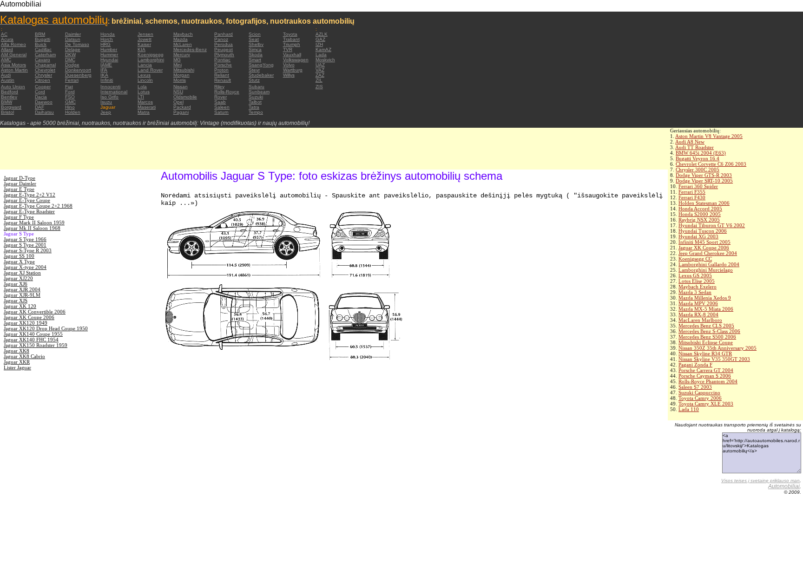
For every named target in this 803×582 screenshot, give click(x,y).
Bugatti (42, 39)
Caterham (45, 54)
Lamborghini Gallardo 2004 (708, 264)
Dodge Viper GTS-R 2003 (704, 175)
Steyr (254, 69)
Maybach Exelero (697, 286)
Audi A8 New (689, 141)
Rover (220, 96)
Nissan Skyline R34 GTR (705, 353)
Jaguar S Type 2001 (25, 245)
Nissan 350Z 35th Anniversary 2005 (717, 348)
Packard (182, 107)
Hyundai (109, 59)
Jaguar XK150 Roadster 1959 (35, 345)
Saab (220, 102)
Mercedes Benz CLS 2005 (706, 325)
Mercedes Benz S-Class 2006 (709, 331)
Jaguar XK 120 (20, 306)
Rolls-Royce (226, 91)
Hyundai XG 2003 (698, 236)
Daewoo (44, 102)
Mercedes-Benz (190, 49)
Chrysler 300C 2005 (697, 169)
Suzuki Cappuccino (699, 392)
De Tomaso (77, 44)
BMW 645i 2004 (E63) (701, 153)
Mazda (180, 39)
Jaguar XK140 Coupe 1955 (33, 334)
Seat (254, 39)
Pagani (181, 112)
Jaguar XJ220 (18, 278)
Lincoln (145, 80)
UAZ (320, 64)
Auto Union (13, 86)
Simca (255, 49)
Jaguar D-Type (19, 178)
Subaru (256, 86)
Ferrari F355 (691, 192)
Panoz (221, 39)
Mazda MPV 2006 (698, 303)
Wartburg (293, 69)
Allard (7, 49)
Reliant (221, 75)
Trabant (291, 39)
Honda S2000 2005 (699, 214)
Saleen (222, 107)
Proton (221, 69)
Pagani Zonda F (695, 364)
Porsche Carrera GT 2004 (705, 370)
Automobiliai (784, 486)
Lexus (144, 75)
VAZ (320, 69)
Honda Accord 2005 (700, 208)
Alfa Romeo (13, 44)
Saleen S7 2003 (695, 387)
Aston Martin (14, 69)
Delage (72, 49)
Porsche (223, 64)
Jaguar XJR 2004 (22, 289)
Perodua (223, 44)
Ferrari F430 (691, 197)
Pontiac (222, 59)
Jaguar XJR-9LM (22, 295)
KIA (141, 49)
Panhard (223, 34)
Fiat (69, 86)
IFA (103, 69)
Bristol (7, 112)
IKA (104, 75)
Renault (222, 80)
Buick (40, 44)
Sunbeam (259, 91)
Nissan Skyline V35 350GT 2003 (714, 359)
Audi (6, 75)
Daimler (73, 34)
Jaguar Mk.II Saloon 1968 (32, 228)
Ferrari (72, 80)
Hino (70, 107)
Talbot (255, 102)
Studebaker (261, 75)
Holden (72, 112)
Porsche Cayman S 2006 (704, 376)
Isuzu (106, 102)
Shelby (256, 44)
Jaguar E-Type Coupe (27, 200)
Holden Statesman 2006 (704, 203)
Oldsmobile (185, 96)
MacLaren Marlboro (700, 320)
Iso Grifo (109, 96)
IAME (106, 64)
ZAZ (320, 75)
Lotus (144, 91)
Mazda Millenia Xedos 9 (704, 298)
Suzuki (256, 96)
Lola (142, 86)
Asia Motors (13, 64)
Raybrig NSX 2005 (699, 219)
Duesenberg (78, 75)
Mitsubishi (183, 69)
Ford (70, 91)
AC (4, 34)
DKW (70, 54)
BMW (6, 102)
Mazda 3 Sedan (694, 292)
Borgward (11, 107)
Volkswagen (296, 59)
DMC (70, 59)
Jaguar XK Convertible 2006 (35, 311)
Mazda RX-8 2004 (698, 314)
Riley (219, 86)
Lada (321, 54)
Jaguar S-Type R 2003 (28, 250)
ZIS (319, 86)
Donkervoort (78, 69)
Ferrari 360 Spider (698, 186)
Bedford (9, 91)
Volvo (289, 64)
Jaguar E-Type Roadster (29, 211)
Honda (107, 34)
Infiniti (106, 80)
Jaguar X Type (19, 261)
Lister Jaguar (17, 367)
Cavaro (42, 59)
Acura (7, 39)
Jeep (105, 112)
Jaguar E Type (19, 189)
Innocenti (110, 86)
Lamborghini (151, 59)
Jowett (144, 39)
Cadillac (43, 49)
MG (177, 59)
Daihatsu (44, 112)
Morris (179, 80)
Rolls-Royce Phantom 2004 (707, 381)
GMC (70, 102)
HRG (105, 44)
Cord (40, 91)
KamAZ (323, 49)
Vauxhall (292, 54)
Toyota (290, 34)
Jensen (145, 34)
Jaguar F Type (19, 217)
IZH (319, 44)
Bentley (9, 96)
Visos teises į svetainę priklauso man (760, 480)
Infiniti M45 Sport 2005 (704, 242)
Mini (177, 64)
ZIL (319, 80)
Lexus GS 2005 (695, 275)
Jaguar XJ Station (22, 272)
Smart (255, 59)
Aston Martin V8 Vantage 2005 (709, 136)
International (113, 91)
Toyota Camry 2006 (700, 398)
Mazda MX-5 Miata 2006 (705, 309)
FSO (70, 96)
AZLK (322, 34)
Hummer (109, 54)
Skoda (256, 54)
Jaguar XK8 (16, 350)
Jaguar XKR (17, 362)
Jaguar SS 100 (19, 256)
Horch (106, 39)
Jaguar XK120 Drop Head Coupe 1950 (46, 328)
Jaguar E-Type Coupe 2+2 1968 (38, 206)
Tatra (254, 107)
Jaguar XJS (15, 300)
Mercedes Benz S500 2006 (707, 337)
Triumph (291, 44)
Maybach (183, 34)
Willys (289, 75)
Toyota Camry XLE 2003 (705, 403)
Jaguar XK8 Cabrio (24, 356)
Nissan (180, 86)
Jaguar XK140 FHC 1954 (31, 339)
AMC (6, 59)
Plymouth (224, 54)
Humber (108, 49)
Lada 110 (688, 409)
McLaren (182, 44)
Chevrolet (45, 69)
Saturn (221, 112)
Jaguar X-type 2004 (25, 267)
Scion (255, 34)
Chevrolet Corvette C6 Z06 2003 (711, 164)
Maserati (147, 107)
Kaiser (144, 44)
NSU (178, 91)
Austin (7, 80)
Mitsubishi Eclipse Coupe (705, 342)
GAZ (320, 39)
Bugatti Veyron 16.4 (697, 158)
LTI (141, 96)
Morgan (181, 75)
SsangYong (261, 64)
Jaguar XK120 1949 (25, 323)
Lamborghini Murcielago (705, 270)
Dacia (41, 96)
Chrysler (43, 75)
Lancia (145, 64)
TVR (287, 49)
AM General (13, 54)
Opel (178, 102)
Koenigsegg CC (695, 259)
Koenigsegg (151, 54)
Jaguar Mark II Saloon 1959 (34, 222)
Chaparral (45, 64)
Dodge (72, 64)
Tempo (256, 112)
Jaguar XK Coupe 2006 (703, 247)
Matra (144, 112)
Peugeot (223, 49)
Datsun (72, 39)
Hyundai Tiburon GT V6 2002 (711, 225)
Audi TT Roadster (694, 147)
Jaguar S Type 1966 (25, 239)
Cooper (43, 86)
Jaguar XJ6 (15, 284)
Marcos (145, 102)
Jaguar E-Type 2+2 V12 (29, 194)
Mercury (181, 54)
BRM (40, 34)
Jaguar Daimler (20, 183)
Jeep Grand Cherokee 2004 (707, 253)
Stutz (254, 80)
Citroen (42, 80)
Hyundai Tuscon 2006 (702, 231)
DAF (39, 107)
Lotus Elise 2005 (696, 281)
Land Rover (150, 69)
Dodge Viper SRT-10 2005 (704, 180)
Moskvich (325, 59)
